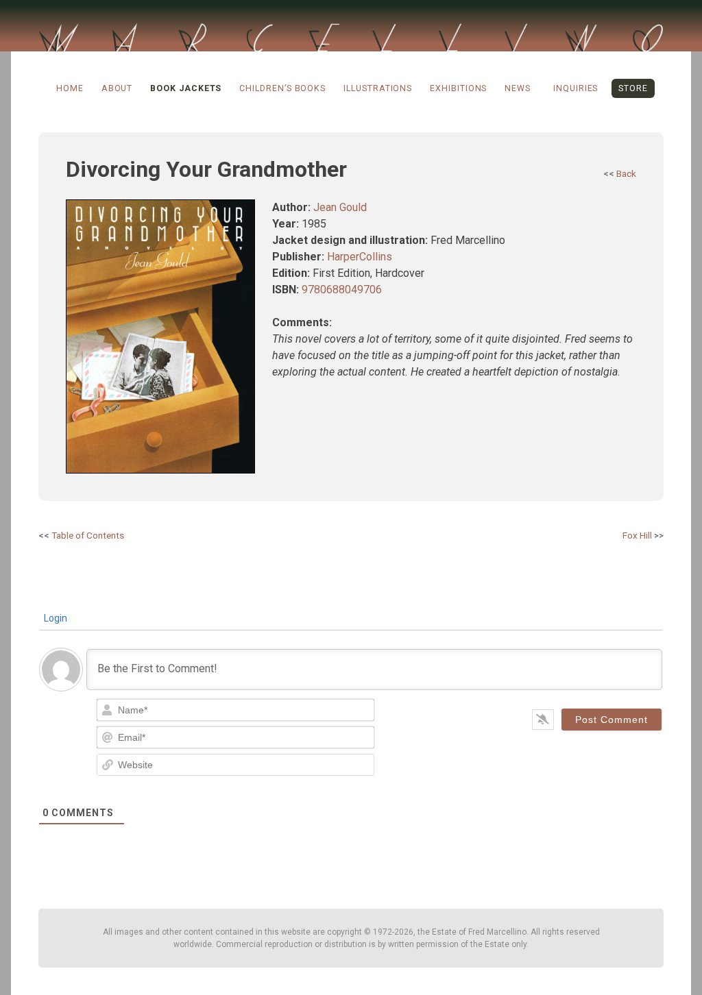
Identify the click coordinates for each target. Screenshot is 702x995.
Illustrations (377, 88)
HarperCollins (359, 256)
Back (626, 173)
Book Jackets (185, 88)
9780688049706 (342, 289)
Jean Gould (340, 207)
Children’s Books (282, 88)
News (518, 88)
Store (633, 88)
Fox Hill (637, 535)
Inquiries (575, 88)
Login (54, 618)
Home (70, 88)
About (117, 88)
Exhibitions (458, 88)
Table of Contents (87, 535)
